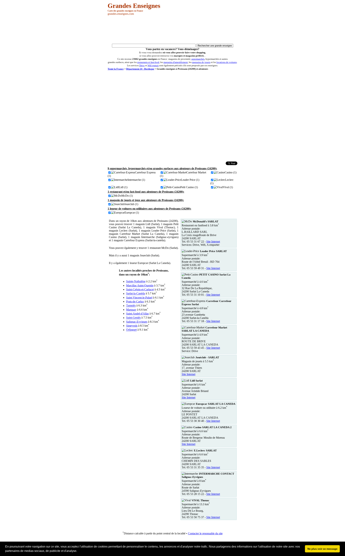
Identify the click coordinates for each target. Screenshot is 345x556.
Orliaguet (131, 329)
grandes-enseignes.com (121, 13)
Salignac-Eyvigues (136, 321)
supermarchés (197, 59)
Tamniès (131, 305)
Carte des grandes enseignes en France (125, 11)
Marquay (131, 309)
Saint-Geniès (133, 317)
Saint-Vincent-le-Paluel (139, 297)
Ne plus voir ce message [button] (322, 548)
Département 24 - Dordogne (140, 69)
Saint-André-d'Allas (137, 313)
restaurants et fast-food (148, 62)
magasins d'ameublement (176, 62)
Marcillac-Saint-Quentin (139, 285)
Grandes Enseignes (134, 5)
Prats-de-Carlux (135, 301)
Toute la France (116, 69)
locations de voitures (227, 62)
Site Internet (213, 241)
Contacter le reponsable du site (205, 533)
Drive (142, 65)
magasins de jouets (201, 62)
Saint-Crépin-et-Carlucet (140, 289)
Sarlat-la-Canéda (135, 293)
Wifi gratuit (153, 65)
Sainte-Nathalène (136, 281)
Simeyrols (131, 325)
